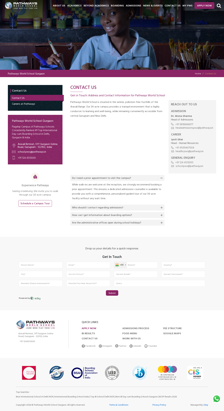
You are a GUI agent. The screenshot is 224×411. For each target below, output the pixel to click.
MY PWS (188, 5)
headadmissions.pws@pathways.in (194, 128)
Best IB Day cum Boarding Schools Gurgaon (136, 397)
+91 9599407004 (184, 148)
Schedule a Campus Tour (35, 203)
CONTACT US (173, 5)
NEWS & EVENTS (153, 5)
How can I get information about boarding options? (102, 215)
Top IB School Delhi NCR (102, 397)
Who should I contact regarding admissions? (97, 207)
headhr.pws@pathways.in (189, 151)
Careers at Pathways (23, 104)
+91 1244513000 (27, 342)
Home (198, 74)
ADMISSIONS (133, 5)
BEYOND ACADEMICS (96, 5)
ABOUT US (59, 5)
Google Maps (172, 333)
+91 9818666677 (184, 124)
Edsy (206, 405)
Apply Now (204, 5)
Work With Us (131, 338)
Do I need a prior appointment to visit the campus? (101, 178)
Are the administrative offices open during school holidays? (106, 223)
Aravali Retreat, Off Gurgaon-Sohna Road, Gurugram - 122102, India (37, 146)
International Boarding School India (71, 397)
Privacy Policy (159, 405)
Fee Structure (172, 328)
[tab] (117, 178)
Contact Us (18, 98)
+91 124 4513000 (27, 158)
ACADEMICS (74, 5)
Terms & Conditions (118, 405)
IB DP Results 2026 (168, 397)
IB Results (88, 333)
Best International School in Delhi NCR (34, 397)
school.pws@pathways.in (32, 152)
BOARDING (117, 5)
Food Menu (129, 333)
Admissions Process (135, 328)
